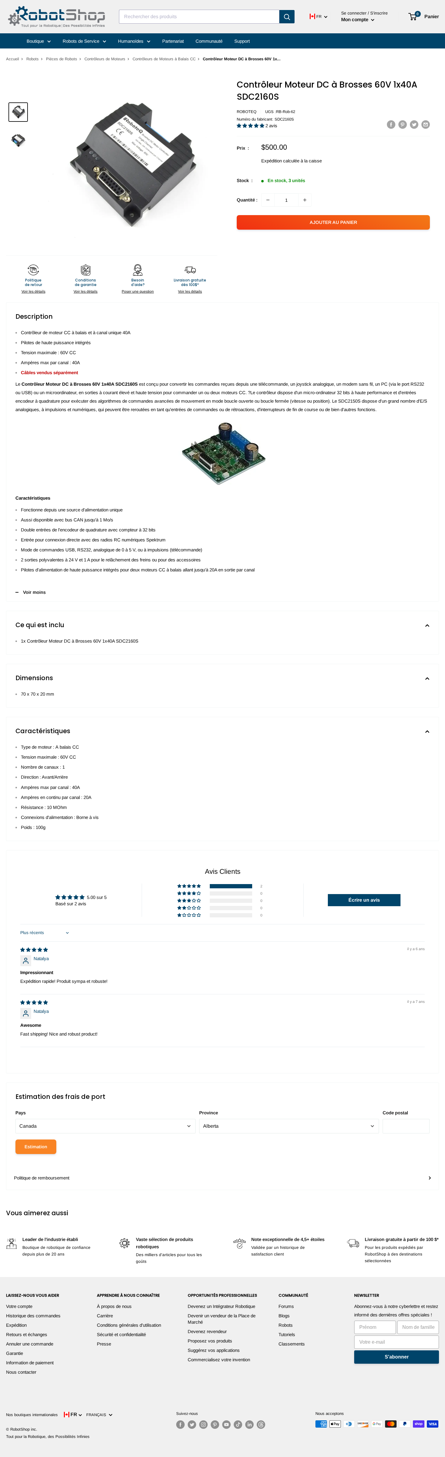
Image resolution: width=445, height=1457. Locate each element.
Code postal (395, 1112)
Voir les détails (33, 291)
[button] (251, 125)
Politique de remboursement (41, 1177)
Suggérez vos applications (214, 1350)
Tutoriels (287, 1334)
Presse (104, 1343)
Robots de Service (82, 41)
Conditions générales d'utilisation (129, 1325)
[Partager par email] (425, 124)
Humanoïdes (131, 41)
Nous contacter (21, 1372)
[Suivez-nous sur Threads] (261, 1424)
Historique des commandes (33, 1315)
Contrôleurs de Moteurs (104, 59)
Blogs (284, 1315)
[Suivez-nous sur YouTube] (226, 1424)
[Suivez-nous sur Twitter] (192, 1424)
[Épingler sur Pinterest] (402, 124)
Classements (292, 1343)
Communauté (209, 41)
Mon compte (355, 19)
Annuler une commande (29, 1343)
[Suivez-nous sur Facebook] (180, 1424)
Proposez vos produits (210, 1340)
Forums (286, 1306)
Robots (32, 59)
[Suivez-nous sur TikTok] (238, 1424)
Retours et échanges (26, 1334)
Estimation (36, 1146)
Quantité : (247, 199)
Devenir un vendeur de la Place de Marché (221, 1319)
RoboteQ (246, 111)
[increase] (304, 200)
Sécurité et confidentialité (121, 1334)
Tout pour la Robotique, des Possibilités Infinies (48, 1436)
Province (208, 1112)
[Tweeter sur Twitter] (414, 124)
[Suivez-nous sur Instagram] (203, 1424)
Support (242, 41)
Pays (20, 1112)
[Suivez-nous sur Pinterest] (215, 1424)
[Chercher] (287, 16)
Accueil (12, 59)
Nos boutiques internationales (32, 1414)
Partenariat (173, 41)
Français (97, 1414)
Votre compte (19, 1306)
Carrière (105, 1315)
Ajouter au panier (333, 222)
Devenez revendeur (207, 1331)
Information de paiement (30, 1362)
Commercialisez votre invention (219, 1359)
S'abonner (397, 1356)
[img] (34, 949)
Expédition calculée (280, 160)
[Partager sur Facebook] (391, 124)
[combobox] (199, 17)
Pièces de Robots (61, 59)
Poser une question (138, 291)
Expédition (16, 1325)
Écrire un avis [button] (364, 900)
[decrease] (268, 200)
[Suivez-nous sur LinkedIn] (249, 1424)
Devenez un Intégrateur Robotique (221, 1306)
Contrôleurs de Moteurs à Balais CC (164, 59)
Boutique (36, 41)
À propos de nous (114, 1306)
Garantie (14, 1353)
